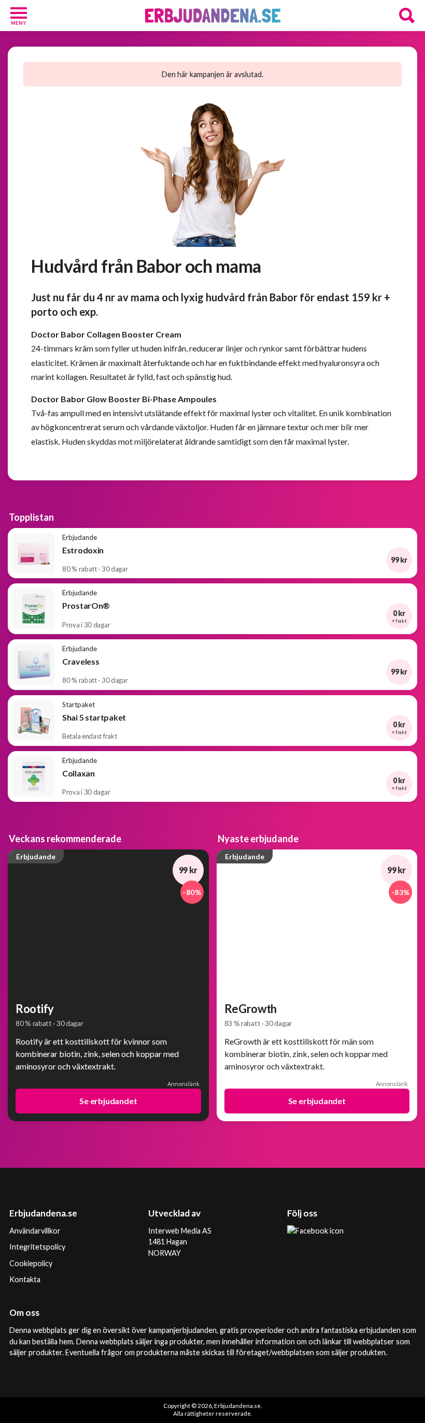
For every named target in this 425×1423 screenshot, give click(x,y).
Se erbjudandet (108, 1101)
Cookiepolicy (30, 1263)
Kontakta (24, 1279)
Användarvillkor (35, 1230)
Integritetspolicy (37, 1246)
